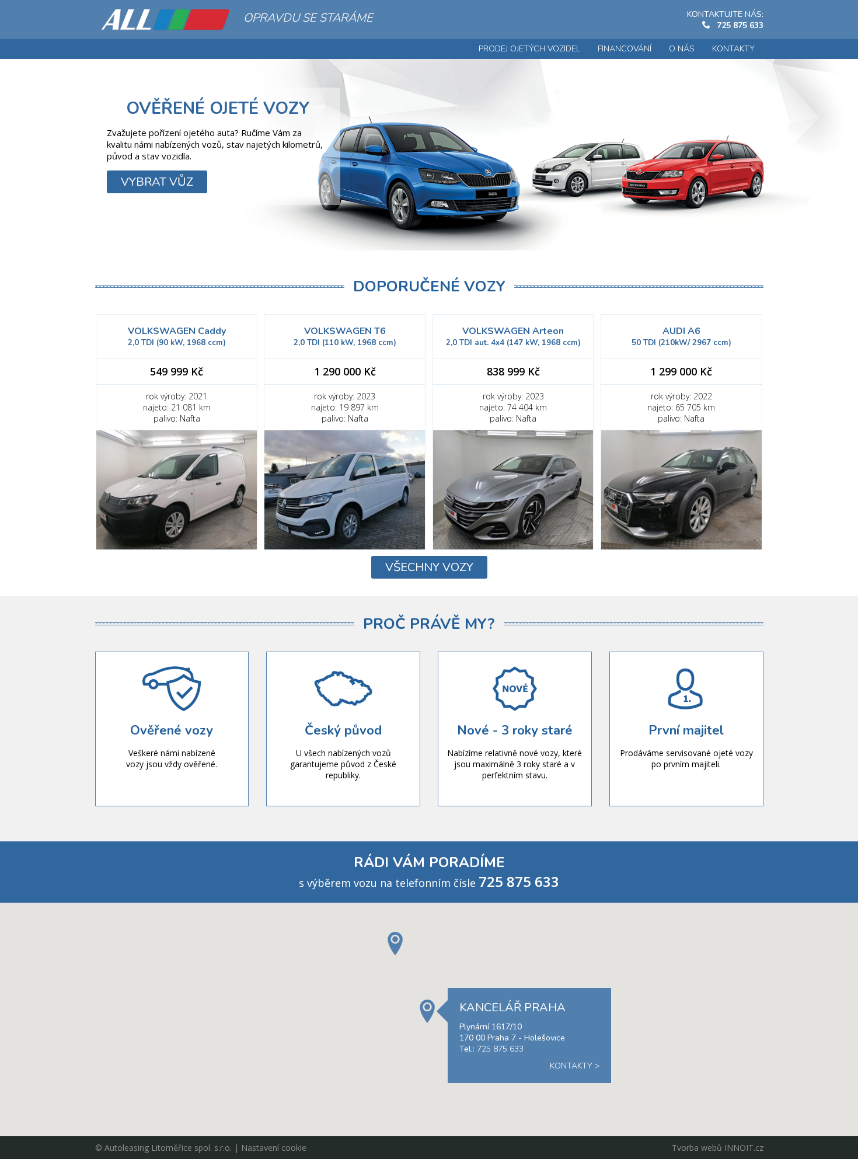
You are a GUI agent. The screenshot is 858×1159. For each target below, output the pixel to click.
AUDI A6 (681, 336)
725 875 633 (740, 25)
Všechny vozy (429, 567)
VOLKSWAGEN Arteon (513, 336)
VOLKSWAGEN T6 (345, 336)
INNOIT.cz (743, 1147)
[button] (395, 943)
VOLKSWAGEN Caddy (177, 336)
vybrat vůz (157, 182)
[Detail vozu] (176, 489)
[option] (429, 154)
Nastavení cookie (273, 1147)
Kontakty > (574, 1065)
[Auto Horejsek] (165, 19)
